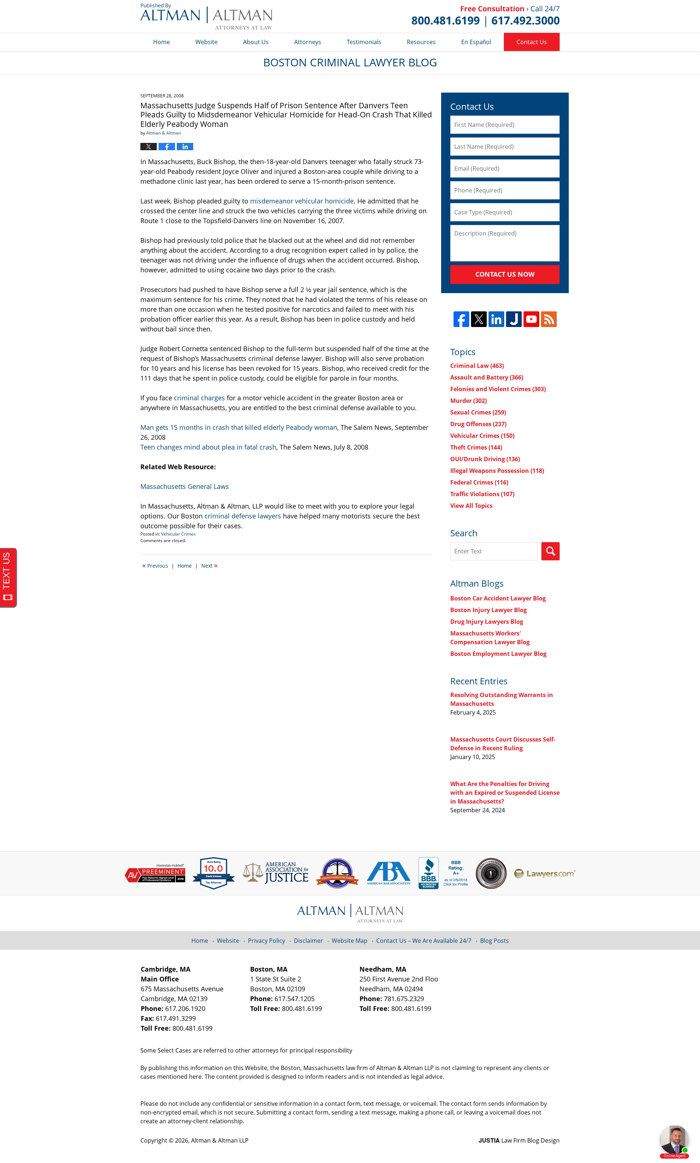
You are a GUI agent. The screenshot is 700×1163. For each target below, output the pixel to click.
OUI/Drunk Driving (485, 459)
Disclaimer (308, 941)
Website (206, 42)
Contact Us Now (504, 274)
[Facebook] (461, 319)
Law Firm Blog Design (519, 1140)
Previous (155, 565)
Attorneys (307, 42)
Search (550, 551)
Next (209, 565)
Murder (468, 401)
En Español (476, 42)
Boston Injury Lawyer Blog (488, 610)
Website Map (350, 941)
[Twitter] (479, 319)
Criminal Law (477, 366)
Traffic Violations (482, 494)
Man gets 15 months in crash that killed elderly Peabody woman (238, 427)
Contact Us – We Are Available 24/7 (423, 941)
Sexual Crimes (478, 412)
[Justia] (514, 319)
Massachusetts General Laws (184, 486)
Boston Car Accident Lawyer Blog (498, 598)
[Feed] (549, 319)
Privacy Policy (266, 941)
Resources (421, 42)
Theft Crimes (476, 447)
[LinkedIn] (496, 319)
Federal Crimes (479, 482)
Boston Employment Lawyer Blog (498, 654)
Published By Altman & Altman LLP (486, 16)
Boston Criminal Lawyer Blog (206, 16)
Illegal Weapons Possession (497, 471)
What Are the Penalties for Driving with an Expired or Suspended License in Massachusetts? (505, 792)
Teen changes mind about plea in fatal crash (208, 447)
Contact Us (532, 42)
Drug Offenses (478, 424)
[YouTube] (531, 319)
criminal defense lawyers (243, 516)
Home (161, 42)
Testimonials (364, 42)
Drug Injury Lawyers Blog (486, 622)
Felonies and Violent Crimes (498, 389)
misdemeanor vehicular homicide (302, 201)
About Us (256, 42)
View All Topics (471, 506)
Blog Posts (494, 941)
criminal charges (199, 397)
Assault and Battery (486, 377)
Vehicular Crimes (178, 534)
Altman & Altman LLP (220, 1140)
